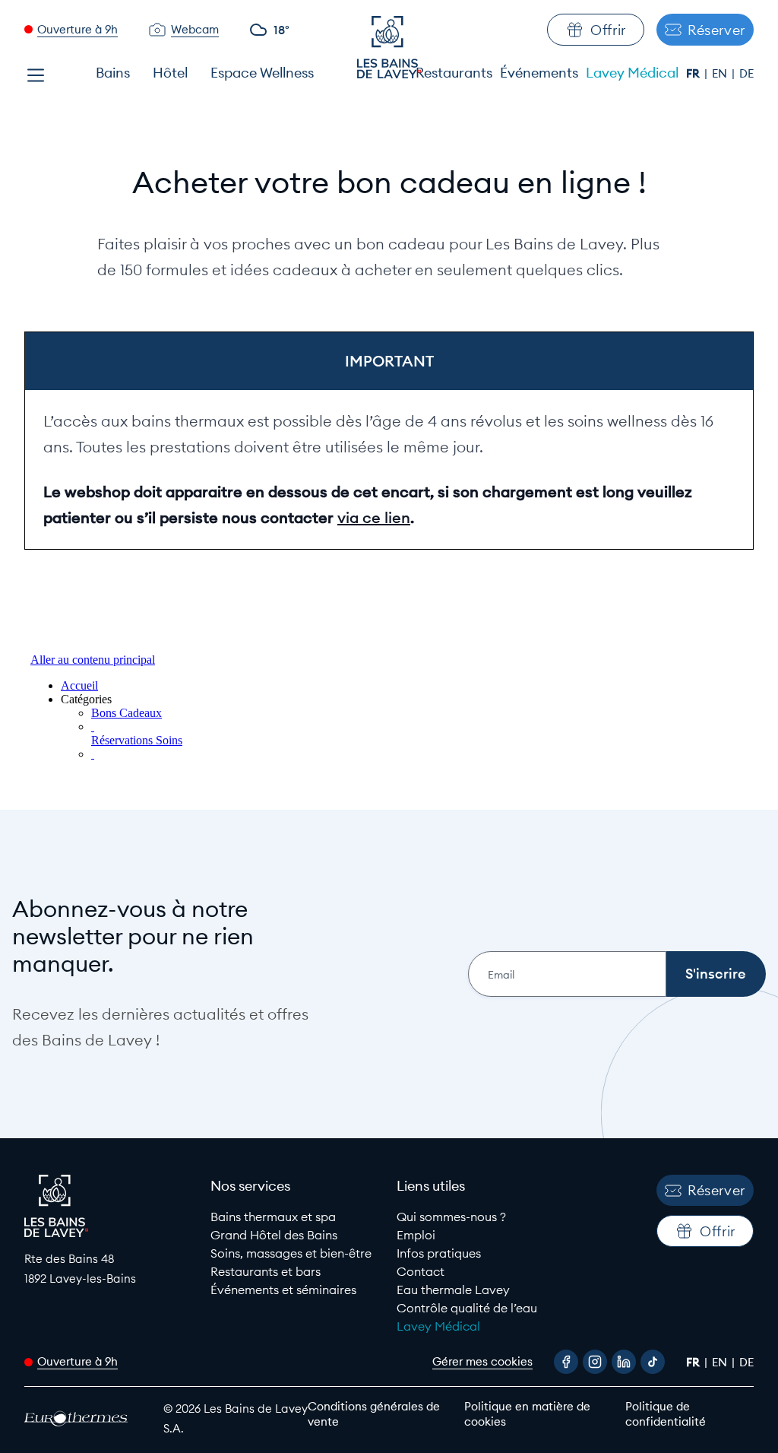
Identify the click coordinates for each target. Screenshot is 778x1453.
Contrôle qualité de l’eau (467, 1307)
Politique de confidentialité (665, 1414)
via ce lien (373, 517)
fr (694, 73)
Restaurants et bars (265, 1271)
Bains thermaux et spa (273, 1216)
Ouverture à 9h (77, 29)
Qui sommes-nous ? (451, 1216)
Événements (539, 72)
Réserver (716, 30)
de (746, 73)
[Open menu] (35, 75)
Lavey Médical (632, 72)
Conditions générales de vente (374, 1414)
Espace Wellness (262, 72)
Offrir (608, 30)
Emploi (416, 1234)
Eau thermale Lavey (453, 1289)
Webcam (195, 29)
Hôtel (170, 72)
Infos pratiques (439, 1253)
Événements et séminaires (283, 1289)
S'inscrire (715, 973)
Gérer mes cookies (482, 1361)
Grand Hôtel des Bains (273, 1234)
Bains (113, 72)
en (721, 73)
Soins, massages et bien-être (291, 1253)
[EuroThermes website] (80, 1418)
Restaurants (454, 72)
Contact (420, 1271)
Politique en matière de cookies (527, 1414)
